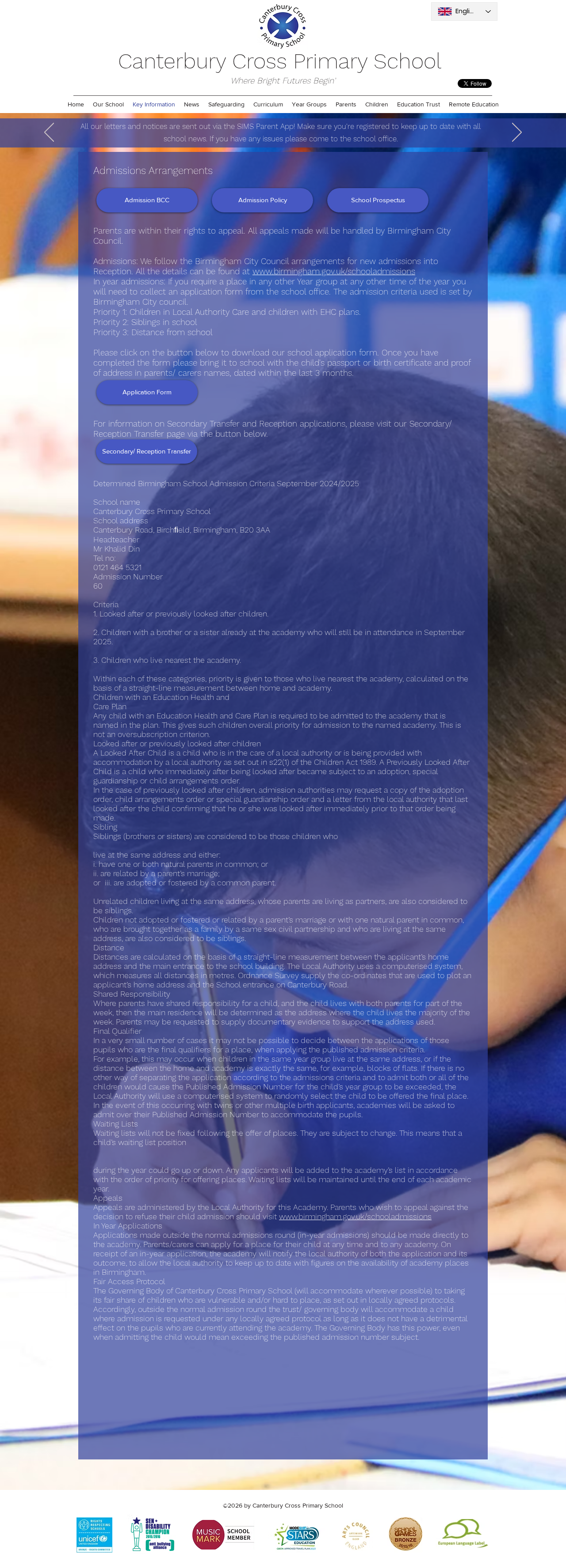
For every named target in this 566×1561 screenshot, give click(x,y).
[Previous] (49, 133)
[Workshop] (278, 125)
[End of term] (289, 125)
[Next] (517, 133)
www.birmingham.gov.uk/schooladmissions (333, 271)
